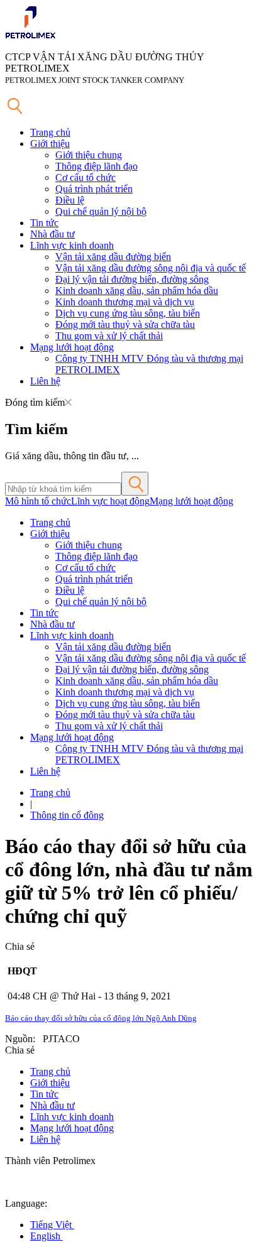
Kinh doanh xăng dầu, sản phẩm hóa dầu (136, 290)
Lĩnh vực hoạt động (110, 501)
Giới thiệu (50, 143)
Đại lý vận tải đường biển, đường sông (132, 279)
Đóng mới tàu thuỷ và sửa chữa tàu (125, 324)
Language (25, 1203)
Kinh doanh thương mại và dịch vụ (124, 302)
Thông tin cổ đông (67, 815)
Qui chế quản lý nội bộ (100, 211)
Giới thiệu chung (88, 155)
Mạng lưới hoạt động (72, 347)
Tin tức (44, 222)
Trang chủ (50, 132)
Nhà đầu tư (52, 234)
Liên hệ (45, 381)
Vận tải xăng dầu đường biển (113, 256)
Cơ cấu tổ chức (85, 177)
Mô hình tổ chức (38, 501)
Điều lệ (69, 200)
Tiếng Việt (52, 1224)
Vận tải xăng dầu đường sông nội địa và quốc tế (150, 268)
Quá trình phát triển (94, 188)
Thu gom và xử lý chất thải (109, 335)
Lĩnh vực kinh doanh (72, 245)
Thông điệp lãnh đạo (96, 166)
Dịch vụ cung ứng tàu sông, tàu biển (127, 313)
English (46, 1236)
